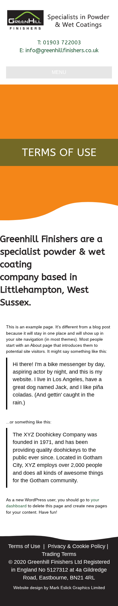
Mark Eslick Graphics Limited (77, 587)
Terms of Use (24, 546)
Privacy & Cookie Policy (76, 546)
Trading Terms (59, 554)
